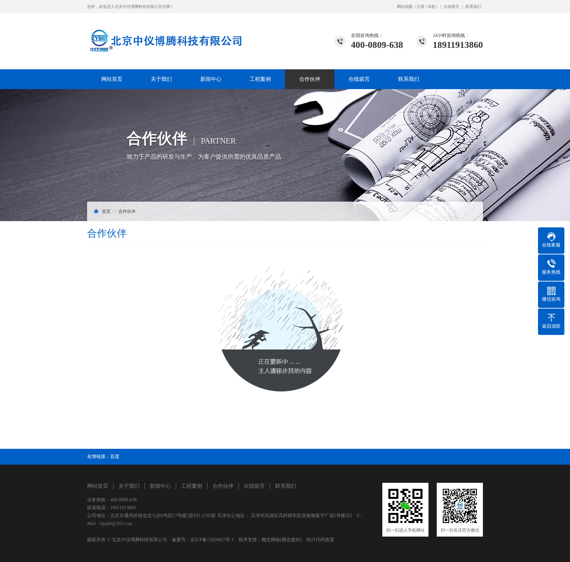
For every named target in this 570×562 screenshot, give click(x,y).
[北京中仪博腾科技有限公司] (164, 33)
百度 (421, 6)
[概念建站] (291, 539)
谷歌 (431, 6)
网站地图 (405, 6)
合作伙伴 (309, 79)
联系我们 (473, 6)
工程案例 (260, 79)
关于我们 (161, 79)
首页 (106, 211)
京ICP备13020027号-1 (212, 539)
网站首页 (111, 79)
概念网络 (271, 539)
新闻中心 (210, 79)
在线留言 (451, 6)
